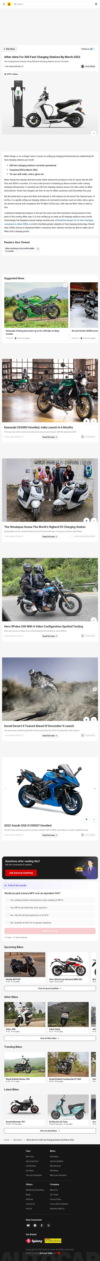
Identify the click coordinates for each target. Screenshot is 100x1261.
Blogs (28, 1195)
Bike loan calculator (58, 1175)
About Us (54, 1190)
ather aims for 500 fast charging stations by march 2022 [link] (50, 1140)
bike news (18, 1140)
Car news (30, 1171)
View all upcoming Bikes (48, 988)
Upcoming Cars (32, 1161)
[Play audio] (86, 421)
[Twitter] (48, 1225)
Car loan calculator (34, 1175)
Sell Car (29, 1209)
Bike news (54, 1171)
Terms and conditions (59, 1204)
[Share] (94, 133)
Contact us (30, 1204)
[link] (24, 964)
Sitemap (29, 1199)
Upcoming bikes (56, 1161)
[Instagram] (35, 1225)
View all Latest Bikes (48, 1131)
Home (6, 1140)
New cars (30, 1156)
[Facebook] (41, 1225)
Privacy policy (55, 1199)
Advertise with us (57, 1209)
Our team (54, 1195)
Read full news (49, 437)
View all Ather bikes (48, 1038)
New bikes (54, 1156)
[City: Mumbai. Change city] (96, 4)
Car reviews (31, 1166)
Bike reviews (55, 1166)
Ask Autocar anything (35, 1190)
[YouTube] (28, 1225)
